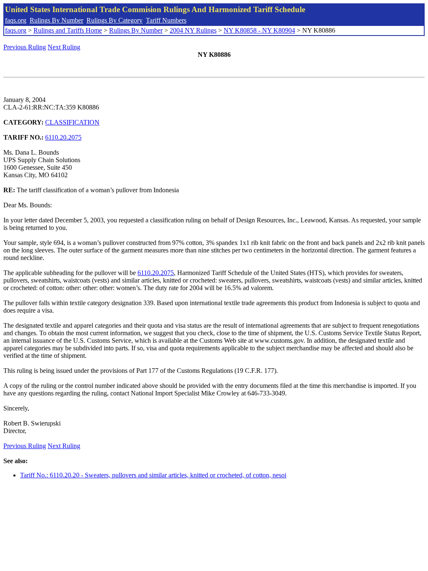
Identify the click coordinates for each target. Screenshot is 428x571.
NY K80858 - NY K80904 (259, 30)
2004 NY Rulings (193, 30)
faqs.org (15, 20)
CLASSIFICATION (72, 122)
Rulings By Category (115, 20)
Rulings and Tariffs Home (67, 30)
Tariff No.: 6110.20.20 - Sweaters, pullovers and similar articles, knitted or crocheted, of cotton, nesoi (153, 475)
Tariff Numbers (166, 20)
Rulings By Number (56, 20)
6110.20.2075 (63, 137)
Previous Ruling (24, 47)
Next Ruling (64, 47)
